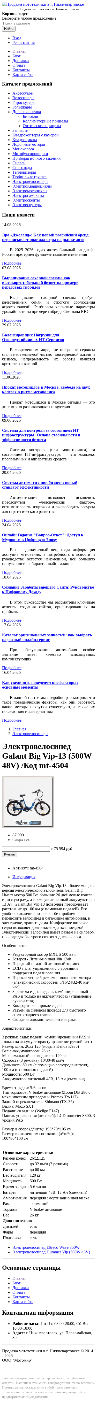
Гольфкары (22, 107)
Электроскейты (26, 200)
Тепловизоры (24, 172)
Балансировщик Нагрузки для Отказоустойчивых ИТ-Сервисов (33, 337)
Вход (16, 38)
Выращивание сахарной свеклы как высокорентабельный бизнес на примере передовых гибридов (40, 282)
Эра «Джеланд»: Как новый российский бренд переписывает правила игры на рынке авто (45, 237)
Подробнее (11, 263)
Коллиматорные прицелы (45, 121)
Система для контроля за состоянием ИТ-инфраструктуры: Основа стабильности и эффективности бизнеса (41, 435)
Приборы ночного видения (36, 158)
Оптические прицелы (42, 126)
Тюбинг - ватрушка (29, 177)
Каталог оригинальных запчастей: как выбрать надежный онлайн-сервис (47, 637)
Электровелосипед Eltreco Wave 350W (46, 1247)
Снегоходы (22, 167)
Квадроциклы (24, 139)
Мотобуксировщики (30, 153)
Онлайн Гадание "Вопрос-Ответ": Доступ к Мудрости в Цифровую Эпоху (42, 537)
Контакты (21, 70)
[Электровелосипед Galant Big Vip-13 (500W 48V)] (28, 826)
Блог (16, 56)
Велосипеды (23, 98)
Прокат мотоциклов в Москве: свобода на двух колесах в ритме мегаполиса (46, 389)
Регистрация (23, 42)
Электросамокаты (28, 195)
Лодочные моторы (28, 144)
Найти (8, 29)
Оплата (18, 65)
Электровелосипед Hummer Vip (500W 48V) (51, 1252)
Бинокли (30, 116)
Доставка (20, 60)
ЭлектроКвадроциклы (32, 186)
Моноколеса (23, 149)
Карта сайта (22, 74)
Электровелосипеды (30, 181)
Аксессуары (23, 93)
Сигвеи (19, 163)
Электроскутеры (27, 205)
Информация (23, 877)
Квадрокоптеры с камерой (35, 135)
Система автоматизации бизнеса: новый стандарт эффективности (39, 484)
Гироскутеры (23, 102)
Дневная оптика (26, 112)
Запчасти (20, 130)
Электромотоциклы (29, 191)
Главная (19, 51)
